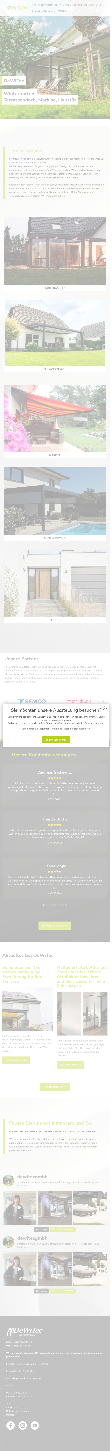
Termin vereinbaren (56, 739)
